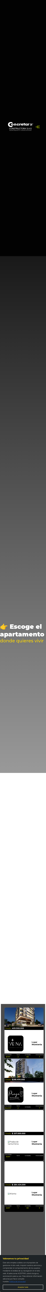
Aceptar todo (23, 1287)
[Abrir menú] (37, 127)
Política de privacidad (17, 1282)
